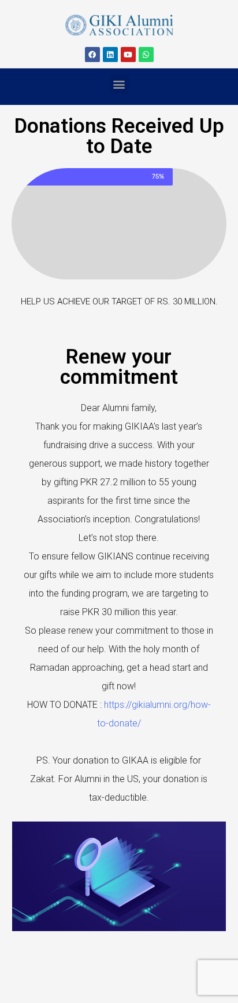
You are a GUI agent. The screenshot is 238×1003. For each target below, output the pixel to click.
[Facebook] (92, 54)
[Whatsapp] (146, 54)
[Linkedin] (110, 54)
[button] (119, 83)
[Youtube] (128, 54)
